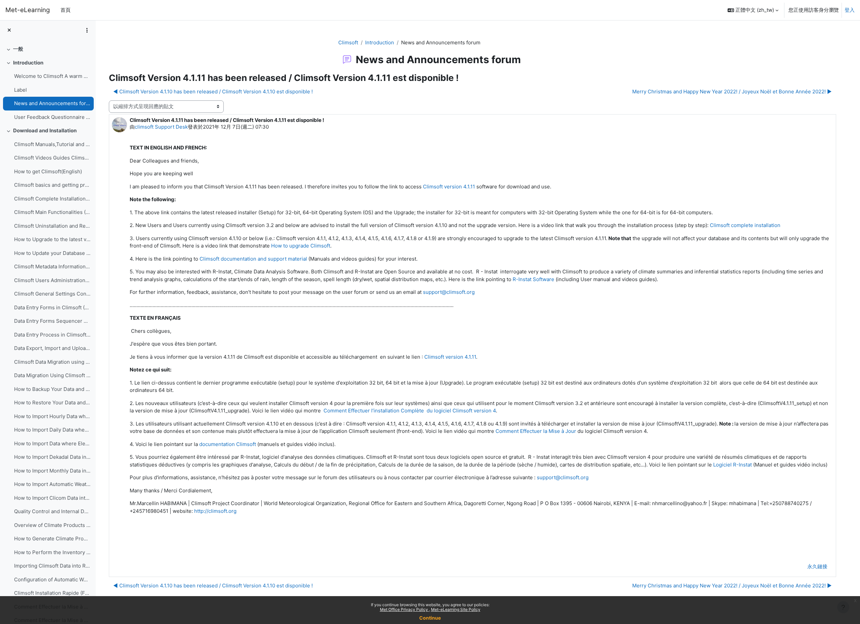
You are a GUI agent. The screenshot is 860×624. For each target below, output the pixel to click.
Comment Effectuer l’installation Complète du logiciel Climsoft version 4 (410, 410)
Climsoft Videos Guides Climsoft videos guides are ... (52, 157)
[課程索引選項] (87, 30)
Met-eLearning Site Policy (455, 609)
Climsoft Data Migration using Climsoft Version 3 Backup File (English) (52, 362)
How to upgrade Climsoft (300, 245)
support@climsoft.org (449, 292)
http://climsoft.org (215, 511)
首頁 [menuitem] (65, 10)
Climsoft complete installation (745, 225)
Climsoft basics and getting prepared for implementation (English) (52, 185)
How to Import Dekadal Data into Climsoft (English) (52, 457)
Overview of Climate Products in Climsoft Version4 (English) (52, 525)
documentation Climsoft (227, 444)
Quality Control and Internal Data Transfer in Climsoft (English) (52, 511)
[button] (753, 10)
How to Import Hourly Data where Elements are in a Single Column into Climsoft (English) (52, 416)
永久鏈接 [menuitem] (817, 566)
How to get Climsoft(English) (48, 171)
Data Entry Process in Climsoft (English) (52, 334)
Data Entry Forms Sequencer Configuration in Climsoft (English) (52, 321)
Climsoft (348, 42)
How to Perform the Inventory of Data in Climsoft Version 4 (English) (52, 552)
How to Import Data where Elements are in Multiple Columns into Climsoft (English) (52, 443)
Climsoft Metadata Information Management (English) (52, 266)
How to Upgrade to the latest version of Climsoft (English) (52, 239)
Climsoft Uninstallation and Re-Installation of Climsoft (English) (52, 226)
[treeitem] (47, 49)
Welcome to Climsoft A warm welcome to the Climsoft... (52, 76)
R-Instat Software (533, 279)
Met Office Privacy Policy (404, 609)
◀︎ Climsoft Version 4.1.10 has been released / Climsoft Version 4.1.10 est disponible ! (213, 91)
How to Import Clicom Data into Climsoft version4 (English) (52, 498)
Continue (430, 618)
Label (20, 90)
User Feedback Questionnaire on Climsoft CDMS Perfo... (52, 117)
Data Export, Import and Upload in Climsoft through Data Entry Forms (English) (52, 348)
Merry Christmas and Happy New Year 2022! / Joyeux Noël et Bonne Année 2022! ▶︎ (732, 91)
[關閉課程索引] (9, 30)
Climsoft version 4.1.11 (449, 186)
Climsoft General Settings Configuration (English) (52, 294)
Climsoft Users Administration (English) (52, 280)
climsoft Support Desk (161, 127)
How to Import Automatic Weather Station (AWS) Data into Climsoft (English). (52, 484)
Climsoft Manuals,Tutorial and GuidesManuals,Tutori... (52, 144)
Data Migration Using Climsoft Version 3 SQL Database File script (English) (52, 375)
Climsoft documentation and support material (253, 259)
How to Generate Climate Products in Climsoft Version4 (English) (52, 538)
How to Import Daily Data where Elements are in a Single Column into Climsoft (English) (52, 430)
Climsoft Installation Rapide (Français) (52, 593)
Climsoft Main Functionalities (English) (52, 212)
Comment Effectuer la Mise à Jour (536, 431)
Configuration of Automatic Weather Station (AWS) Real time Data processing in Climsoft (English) (52, 579)
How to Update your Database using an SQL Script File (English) (52, 253)
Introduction (28, 62)
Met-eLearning (27, 10)
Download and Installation (45, 130)
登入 (850, 10)
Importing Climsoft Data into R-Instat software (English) (52, 566)
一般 (18, 49)
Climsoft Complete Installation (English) (52, 198)
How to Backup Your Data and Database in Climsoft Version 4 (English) (52, 389)
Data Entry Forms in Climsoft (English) (52, 307)
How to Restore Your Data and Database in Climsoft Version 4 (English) (52, 402)
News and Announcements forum (52, 103)
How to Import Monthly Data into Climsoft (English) (52, 470)
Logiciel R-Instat (732, 464)
